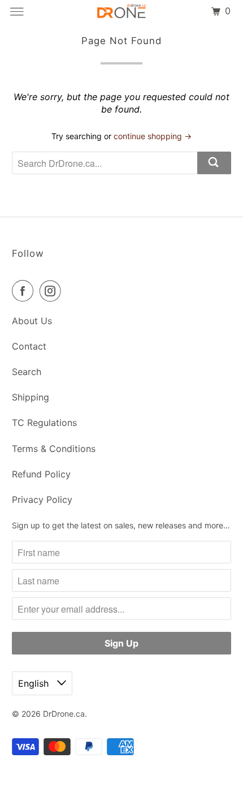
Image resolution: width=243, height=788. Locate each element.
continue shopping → (153, 136)
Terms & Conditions (54, 448)
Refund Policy (41, 474)
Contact (29, 346)
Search (26, 371)
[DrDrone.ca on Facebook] (25, 291)
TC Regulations (44, 422)
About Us (32, 320)
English (34, 683)
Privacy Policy (42, 499)
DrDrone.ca (64, 713)
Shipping (30, 397)
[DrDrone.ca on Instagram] (53, 291)
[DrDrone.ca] (122, 11)
